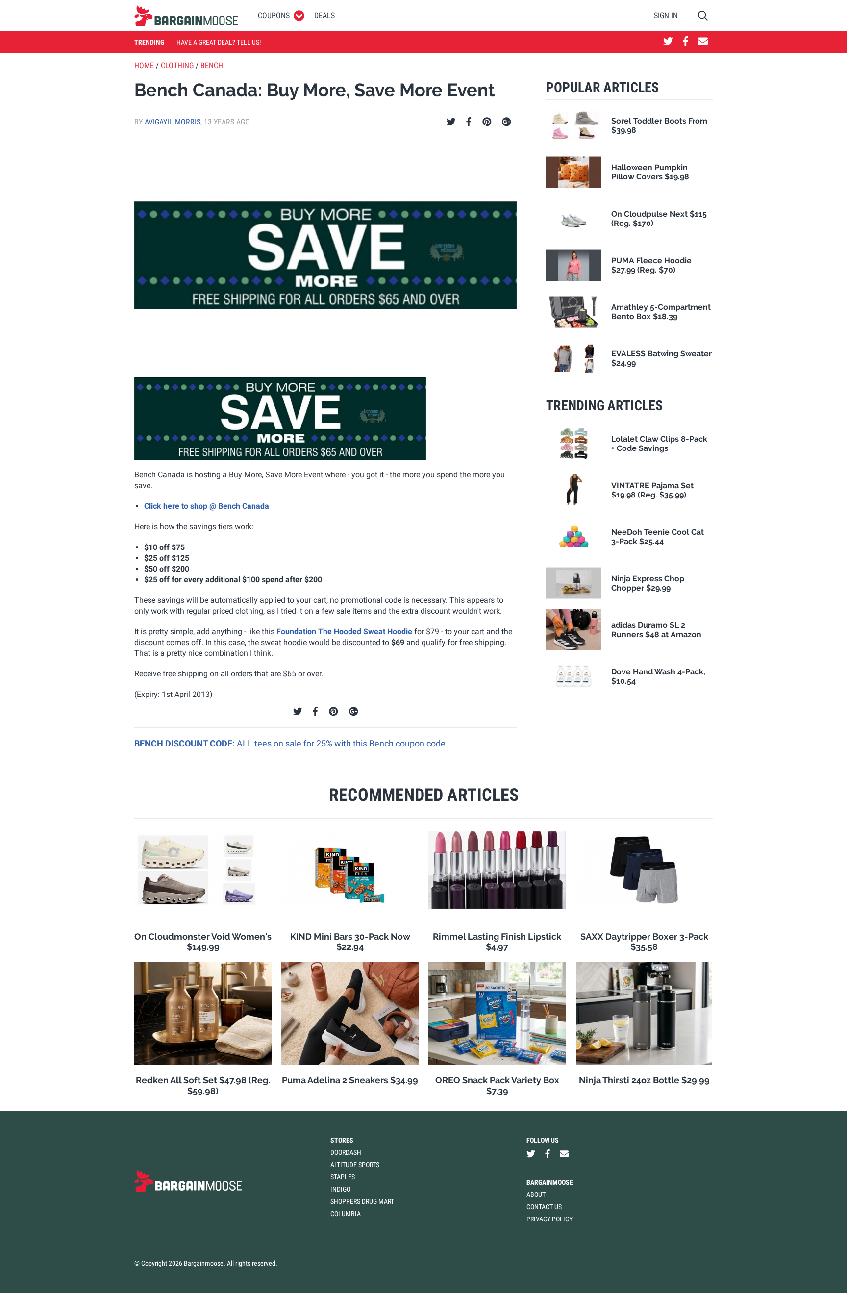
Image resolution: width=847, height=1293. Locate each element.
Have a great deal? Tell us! (218, 42)
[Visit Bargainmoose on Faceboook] (685, 42)
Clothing (177, 65)
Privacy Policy (549, 1219)
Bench (211, 65)
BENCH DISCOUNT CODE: (185, 743)
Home (144, 65)
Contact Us (544, 1207)
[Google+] (507, 122)
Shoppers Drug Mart (362, 1201)
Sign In (666, 15)
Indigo (340, 1189)
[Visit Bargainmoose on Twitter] (668, 42)
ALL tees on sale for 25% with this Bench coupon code (341, 743)
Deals (324, 15)
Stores (341, 1140)
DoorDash (345, 1152)
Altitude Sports (354, 1165)
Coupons (274, 15)
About (536, 1194)
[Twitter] (451, 122)
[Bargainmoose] (186, 15)
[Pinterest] (487, 122)
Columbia (345, 1214)
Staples (342, 1177)
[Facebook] (468, 122)
